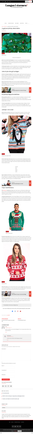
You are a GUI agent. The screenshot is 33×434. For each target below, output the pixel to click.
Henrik (6, 326)
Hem (2, 26)
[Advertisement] (16, 16)
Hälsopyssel (22, 23)
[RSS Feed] (10, 1)
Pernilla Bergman (9, 335)
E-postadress (4, 370)
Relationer (16, 23)
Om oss (26, 23)
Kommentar (4, 348)
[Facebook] (3, 1)
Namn (3, 365)
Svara (6, 332)
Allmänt (5, 26)
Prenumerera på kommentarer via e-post (9, 363)
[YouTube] (5, 1)
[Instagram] (8, 1)
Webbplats (3, 374)
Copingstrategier (11, 23)
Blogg (6, 23)
